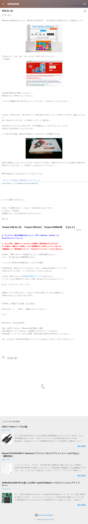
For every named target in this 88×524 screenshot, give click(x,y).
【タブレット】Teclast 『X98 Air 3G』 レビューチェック (21, 180)
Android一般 (12, 358)
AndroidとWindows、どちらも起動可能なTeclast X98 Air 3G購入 (18, 183)
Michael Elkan (50, 519)
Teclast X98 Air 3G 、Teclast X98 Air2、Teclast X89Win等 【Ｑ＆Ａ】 (39, 227)
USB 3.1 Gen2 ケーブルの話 (14, 426)
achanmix (13, 3)
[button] (84, 11)
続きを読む (82, 446)
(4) (36, 183)
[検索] (84, 4)
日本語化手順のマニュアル (32, 276)
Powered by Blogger (45, 515)
